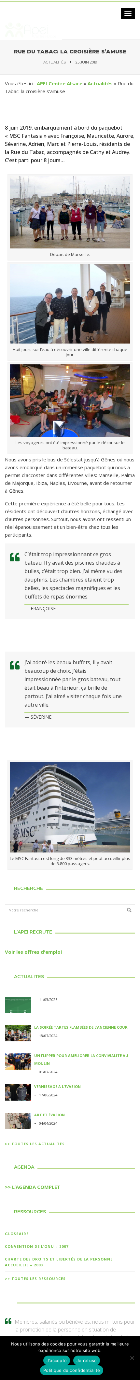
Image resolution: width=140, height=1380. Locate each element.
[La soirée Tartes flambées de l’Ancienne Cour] (18, 1034)
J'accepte (57, 1360)
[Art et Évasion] (18, 1122)
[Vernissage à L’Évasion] (18, 1093)
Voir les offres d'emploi (33, 952)
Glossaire (17, 1233)
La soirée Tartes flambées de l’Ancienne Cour (81, 1027)
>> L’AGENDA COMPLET (32, 1187)
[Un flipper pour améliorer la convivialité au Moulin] (18, 1062)
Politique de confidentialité (71, 1370)
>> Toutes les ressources (35, 1278)
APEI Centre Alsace (59, 83)
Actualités (54, 62)
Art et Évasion (49, 1114)
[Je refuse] (132, 1358)
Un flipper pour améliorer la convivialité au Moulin (81, 1059)
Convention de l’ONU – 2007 (36, 1246)
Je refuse (87, 1360)
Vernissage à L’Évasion (57, 1086)
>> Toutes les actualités (35, 1143)
